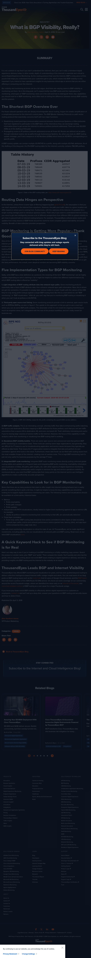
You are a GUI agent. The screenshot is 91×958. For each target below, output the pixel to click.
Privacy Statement (10, 954)
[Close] (62, 947)
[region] (32, 951)
